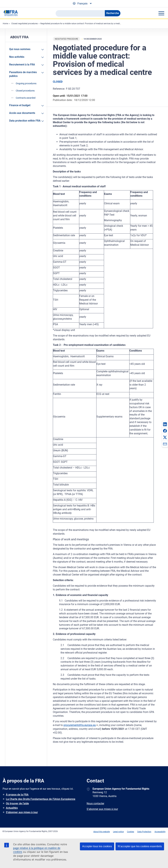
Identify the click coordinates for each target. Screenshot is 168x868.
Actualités (12, 807)
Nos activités (16, 56)
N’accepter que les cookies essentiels (140, 846)
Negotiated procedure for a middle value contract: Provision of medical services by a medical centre (84, 23)
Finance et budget (19, 105)
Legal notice (118, 832)
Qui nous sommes (19, 49)
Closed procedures (25, 90)
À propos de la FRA (17, 794)
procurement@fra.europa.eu (79, 725)
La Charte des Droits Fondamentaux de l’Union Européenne (40, 799)
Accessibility (160, 832)
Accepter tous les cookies (97, 846)
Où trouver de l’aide (17, 803)
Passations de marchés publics (23, 74)
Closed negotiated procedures (24, 23)
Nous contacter (95, 803)
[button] (165, 424)
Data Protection (144, 832)
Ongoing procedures (26, 83)
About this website (101, 832)
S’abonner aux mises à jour (22, 812)
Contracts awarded (25, 98)
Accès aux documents (22, 113)
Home (5, 23)
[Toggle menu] (161, 13)
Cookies (130, 832)
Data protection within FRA (25, 120)
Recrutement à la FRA (22, 64)
